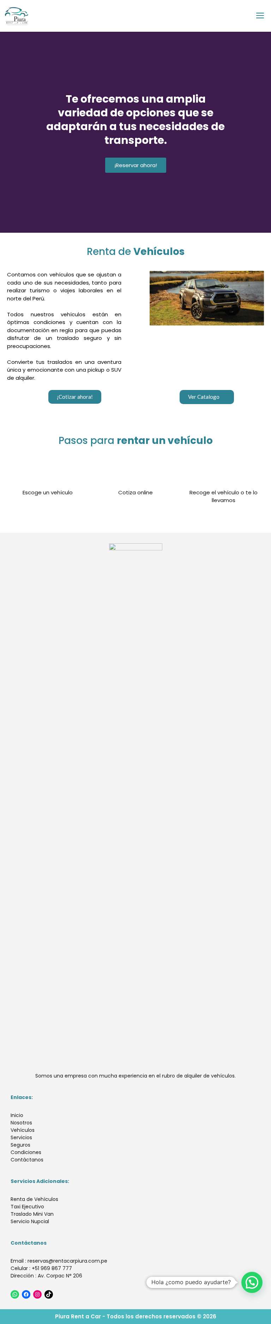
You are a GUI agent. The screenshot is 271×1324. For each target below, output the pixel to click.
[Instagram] (37, 1294)
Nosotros (21, 1122)
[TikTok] (48, 1294)
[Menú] (261, 16)
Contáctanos (27, 1159)
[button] (74, 397)
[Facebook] (26, 1294)
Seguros (20, 1144)
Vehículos (23, 1130)
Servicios (21, 1137)
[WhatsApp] (15, 1294)
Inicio (17, 1115)
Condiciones (26, 1152)
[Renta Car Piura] (17, 16)
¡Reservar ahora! (135, 165)
